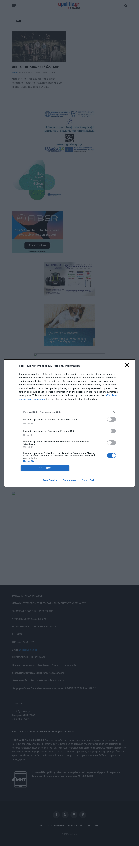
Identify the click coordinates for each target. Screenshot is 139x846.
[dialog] (69, 423)
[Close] (128, 366)
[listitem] (69, 412)
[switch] (111, 419)
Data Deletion (50, 480)
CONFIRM (45, 468)
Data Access (69, 480)
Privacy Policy (88, 480)
